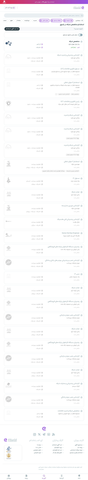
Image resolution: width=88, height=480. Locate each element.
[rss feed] (53, 434)
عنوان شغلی (45, 20)
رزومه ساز (80, 447)
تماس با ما (38, 447)
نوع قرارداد (26, 20)
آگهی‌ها (44, 478)
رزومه (26, 478)
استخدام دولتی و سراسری (76, 453)
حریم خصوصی (37, 453)
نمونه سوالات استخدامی (76, 450)
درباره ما (39, 445)
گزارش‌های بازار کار (57, 453)
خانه (79, 478)
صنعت (4, 20)
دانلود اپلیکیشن (37, 450)
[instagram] (34, 434)
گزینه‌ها (62, 478)
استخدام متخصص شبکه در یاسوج (72, 24)
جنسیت (35, 20)
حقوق (11, 20)
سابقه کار (19, 20)
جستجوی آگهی (78, 445)
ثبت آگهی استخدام (11, 29)
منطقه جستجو (57, 20)
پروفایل (9, 478)
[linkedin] (48, 434)
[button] (79, 20)
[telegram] (44, 434)
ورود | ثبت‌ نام (9, 8)
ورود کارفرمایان (58, 447)
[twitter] (39, 434)
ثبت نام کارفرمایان (57, 450)
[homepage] (44, 428)
